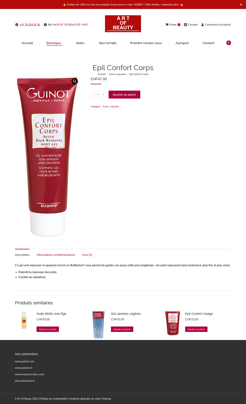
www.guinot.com (24, 361)
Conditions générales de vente (84, 398)
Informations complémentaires (56, 254)
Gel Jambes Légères (126, 314)
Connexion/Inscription (218, 24)
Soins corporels (111, 106)
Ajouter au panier (124, 94)
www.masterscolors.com (29, 374)
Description (22, 254)
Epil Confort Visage (199, 314)
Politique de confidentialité (53, 398)
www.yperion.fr (23, 367)
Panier (174, 24)
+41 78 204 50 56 (30, 24)
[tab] (22, 253)
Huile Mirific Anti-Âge (51, 314)
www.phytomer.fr (25, 380)
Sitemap (106, 398)
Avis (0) (87, 254)
